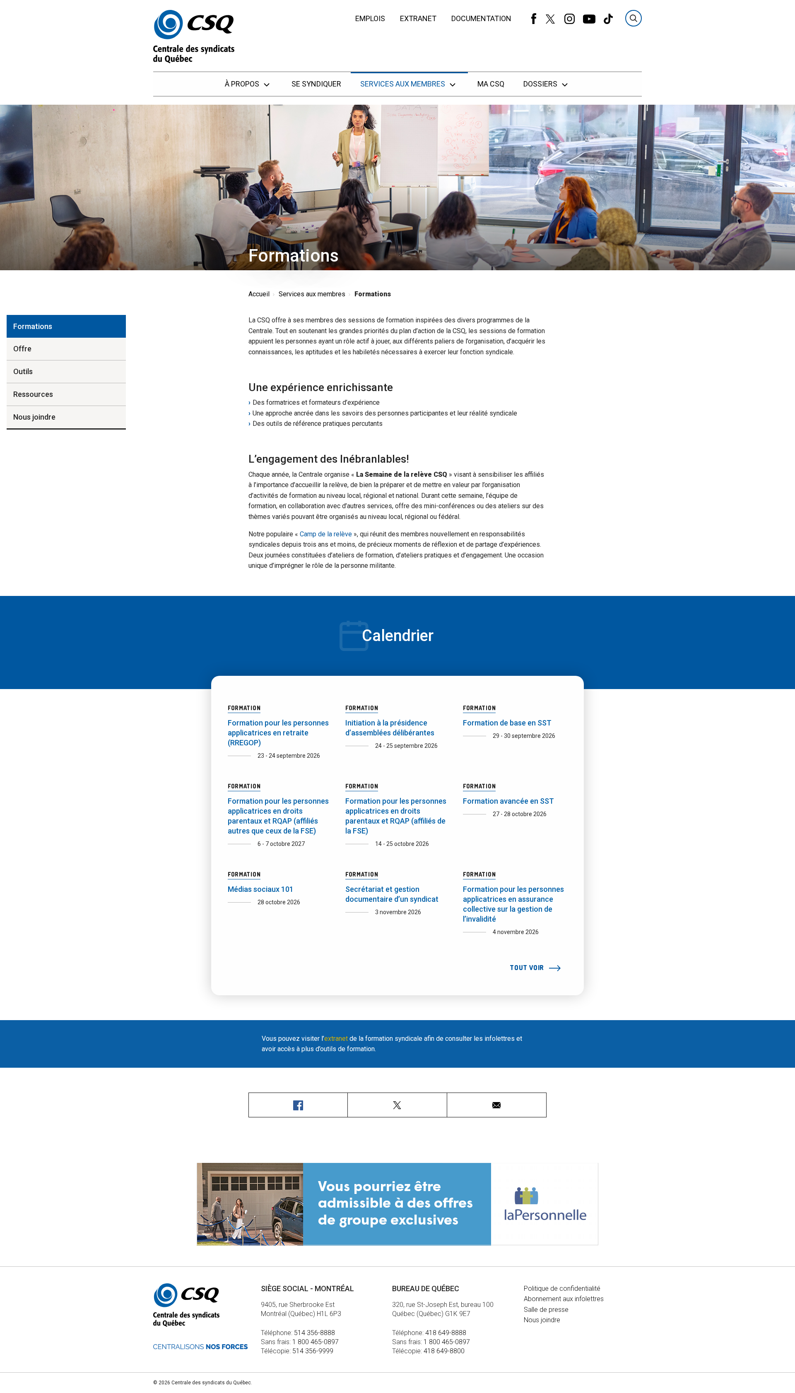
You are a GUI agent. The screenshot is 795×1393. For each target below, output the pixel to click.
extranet (336, 1038)
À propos (243, 83)
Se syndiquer (316, 83)
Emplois (370, 18)
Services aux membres (403, 83)
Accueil (259, 294)
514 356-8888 (314, 1333)
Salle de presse (546, 1310)
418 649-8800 (444, 1351)
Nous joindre (34, 417)
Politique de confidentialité (562, 1288)
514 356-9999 (312, 1351)
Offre (22, 348)
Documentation (481, 18)
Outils (23, 371)
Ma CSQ (490, 83)
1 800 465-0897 (315, 1342)
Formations (32, 326)
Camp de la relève (326, 534)
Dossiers (541, 83)
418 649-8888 (445, 1333)
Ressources (33, 394)
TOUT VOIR (528, 967)
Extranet (418, 18)
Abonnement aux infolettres (564, 1299)
